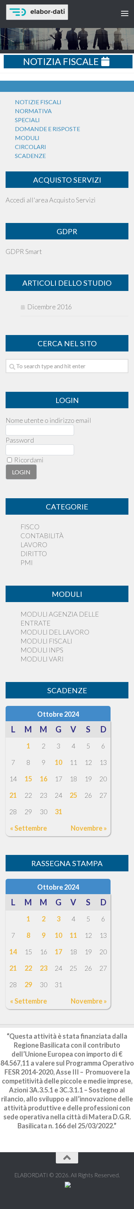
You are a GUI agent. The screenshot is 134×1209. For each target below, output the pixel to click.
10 (58, 762)
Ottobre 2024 (58, 714)
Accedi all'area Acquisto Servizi (51, 200)
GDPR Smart (24, 251)
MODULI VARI (42, 659)
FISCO (29, 527)
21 (13, 795)
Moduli (27, 137)
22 (28, 968)
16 (43, 779)
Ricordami (28, 460)
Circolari (30, 146)
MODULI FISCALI (46, 641)
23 (43, 968)
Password (20, 440)
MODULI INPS (41, 650)
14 (13, 952)
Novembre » (89, 828)
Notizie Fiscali (38, 101)
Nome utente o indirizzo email (48, 420)
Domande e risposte (47, 128)
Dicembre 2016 (49, 307)
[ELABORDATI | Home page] (53, 12)
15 (28, 779)
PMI (26, 562)
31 (58, 811)
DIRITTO (33, 553)
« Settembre (28, 828)
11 (73, 935)
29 (28, 984)
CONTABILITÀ (42, 535)
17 (58, 952)
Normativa (33, 110)
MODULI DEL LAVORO (54, 632)
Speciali (27, 119)
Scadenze (30, 155)
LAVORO (33, 544)
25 (73, 795)
